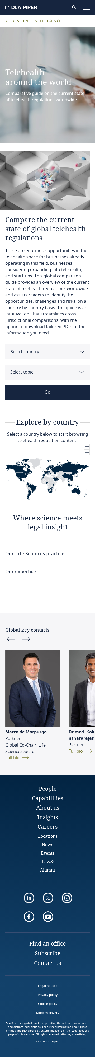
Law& (48, 861)
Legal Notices (80, 1031)
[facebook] (29, 916)
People (47, 788)
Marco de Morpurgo (26, 732)
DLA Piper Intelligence (35, 20)
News (47, 844)
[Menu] (86, 7)
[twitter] (48, 898)
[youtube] (48, 916)
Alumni (47, 870)
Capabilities (47, 798)
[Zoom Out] (86, 452)
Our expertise (20, 571)
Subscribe (47, 953)
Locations (47, 836)
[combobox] (47, 351)
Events (47, 853)
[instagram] (67, 898)
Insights (47, 817)
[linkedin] (29, 898)
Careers (47, 826)
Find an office (47, 943)
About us (47, 807)
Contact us (47, 963)
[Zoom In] (86, 447)
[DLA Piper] (21, 7)
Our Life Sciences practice (34, 553)
